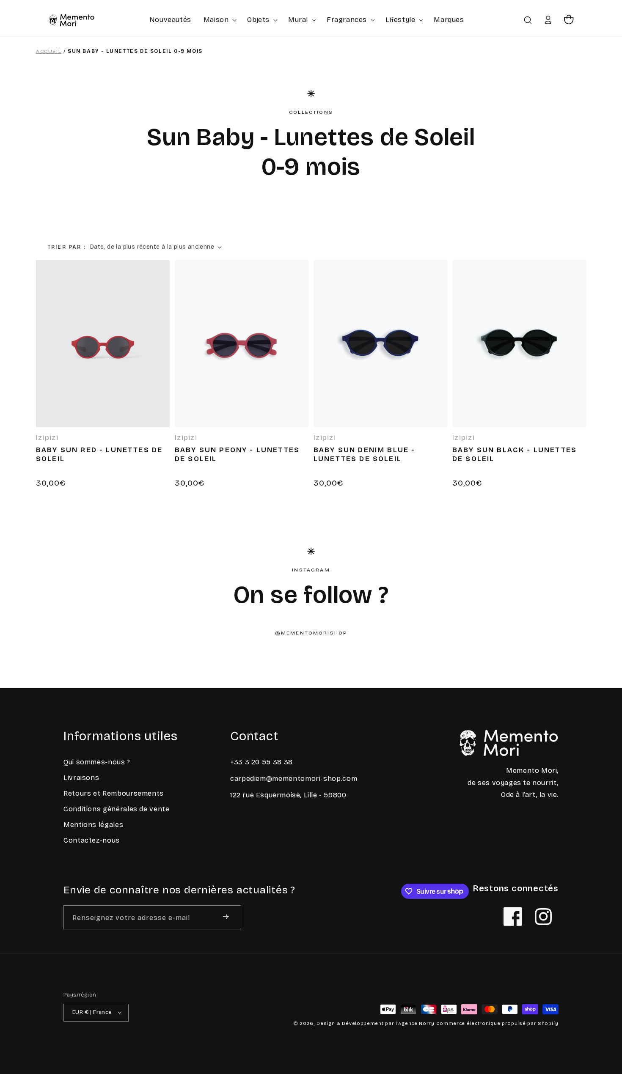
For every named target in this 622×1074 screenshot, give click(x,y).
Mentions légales (93, 825)
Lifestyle (400, 20)
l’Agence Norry (415, 1023)
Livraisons (81, 778)
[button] (219, 20)
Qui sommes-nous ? (96, 762)
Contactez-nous (91, 841)
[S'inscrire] (225, 917)
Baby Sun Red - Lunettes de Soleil (99, 454)
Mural (298, 20)
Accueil (48, 51)
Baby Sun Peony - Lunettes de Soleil (237, 454)
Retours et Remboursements (113, 794)
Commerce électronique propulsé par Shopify (497, 1023)
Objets (258, 20)
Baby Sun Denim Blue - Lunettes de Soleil (364, 454)
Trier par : (66, 247)
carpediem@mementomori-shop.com (293, 779)
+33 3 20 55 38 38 (261, 762)
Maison (216, 20)
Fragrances (347, 20)
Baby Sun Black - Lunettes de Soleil (514, 454)
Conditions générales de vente (116, 809)
